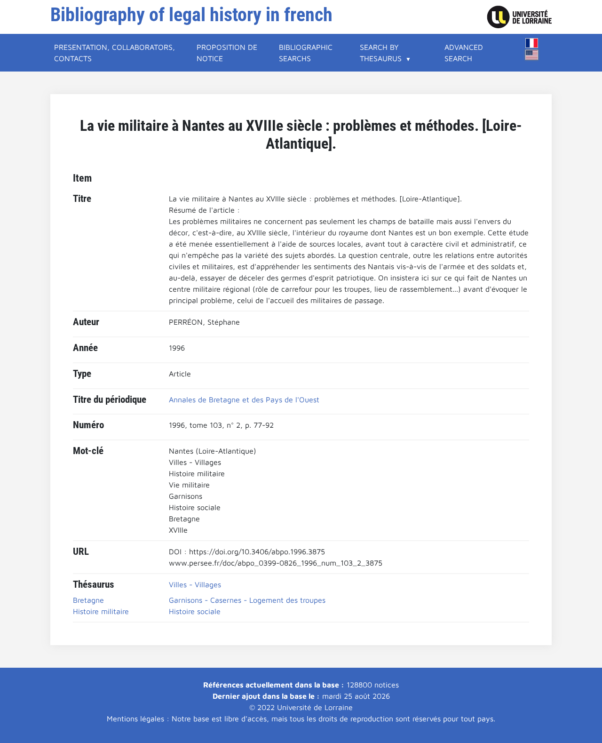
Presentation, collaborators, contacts (114, 53)
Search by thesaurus (381, 53)
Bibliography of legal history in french (191, 15)
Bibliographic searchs (306, 53)
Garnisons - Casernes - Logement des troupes (247, 600)
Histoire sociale (195, 611)
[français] (532, 43)
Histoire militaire (101, 611)
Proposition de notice (227, 53)
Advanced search (463, 53)
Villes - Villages (195, 584)
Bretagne (88, 600)
